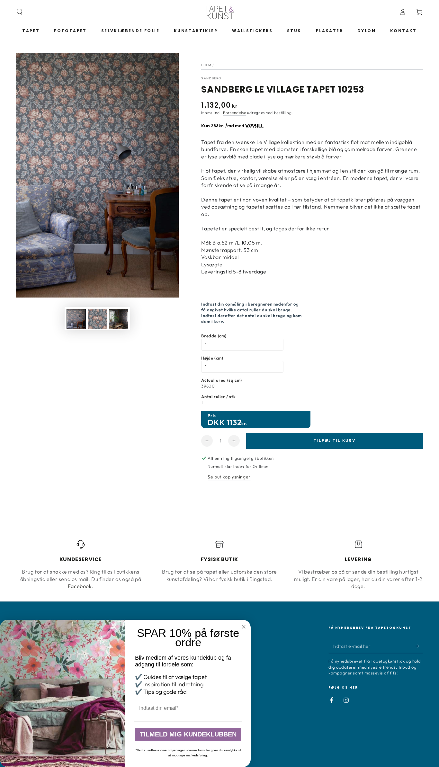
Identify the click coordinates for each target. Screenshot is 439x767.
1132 (234, 422)
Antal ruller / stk (218, 396)
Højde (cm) (212, 358)
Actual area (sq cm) (221, 380)
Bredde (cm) (214, 335)
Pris (212, 415)
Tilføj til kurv (334, 440)
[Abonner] (419, 646)
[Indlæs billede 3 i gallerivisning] (118, 319)
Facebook (80, 586)
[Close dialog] (243, 627)
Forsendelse (234, 112)
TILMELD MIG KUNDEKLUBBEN (188, 734)
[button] (19, 12)
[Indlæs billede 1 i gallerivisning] (76, 319)
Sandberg (211, 78)
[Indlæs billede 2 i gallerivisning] (97, 319)
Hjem (206, 65)
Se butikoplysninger (229, 477)
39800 (208, 385)
